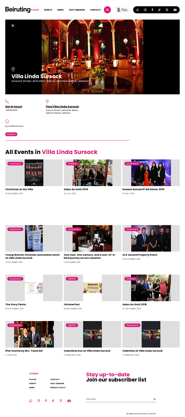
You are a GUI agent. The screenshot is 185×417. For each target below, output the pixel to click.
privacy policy (58, 387)
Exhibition (11, 134)
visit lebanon (77, 9)
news (60, 9)
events (48, 9)
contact (95, 9)
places (35, 9)
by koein (152, 413)
